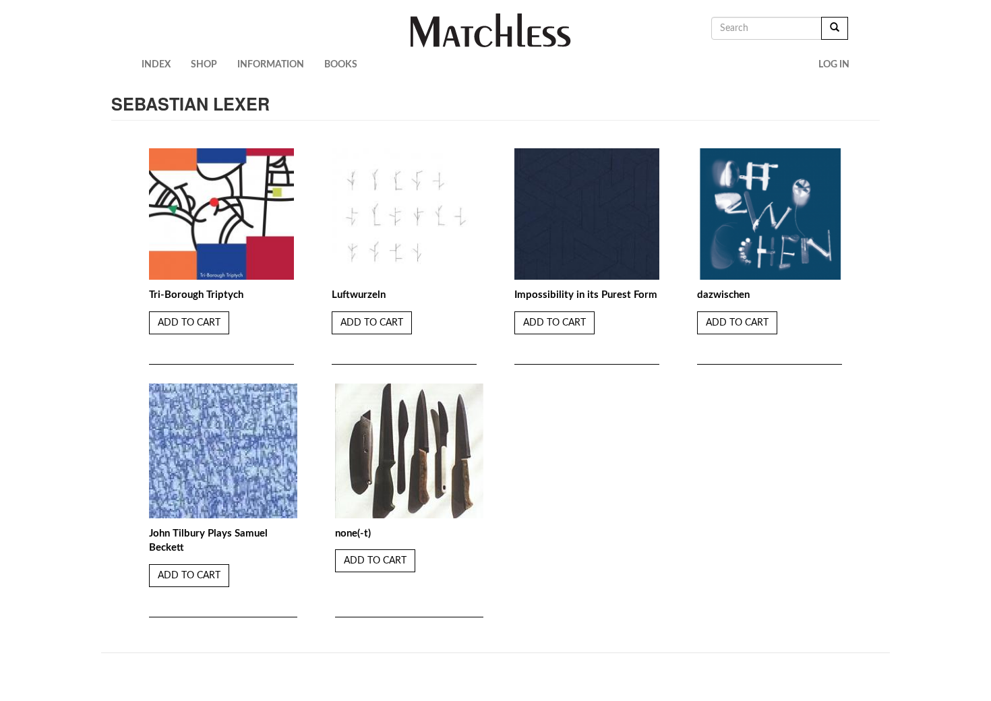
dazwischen (723, 295)
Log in (833, 64)
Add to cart (189, 323)
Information (270, 64)
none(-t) (353, 533)
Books (340, 64)
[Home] (496, 30)
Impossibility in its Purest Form (585, 295)
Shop (204, 64)
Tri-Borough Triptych (196, 295)
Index (156, 64)
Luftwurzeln (359, 295)
